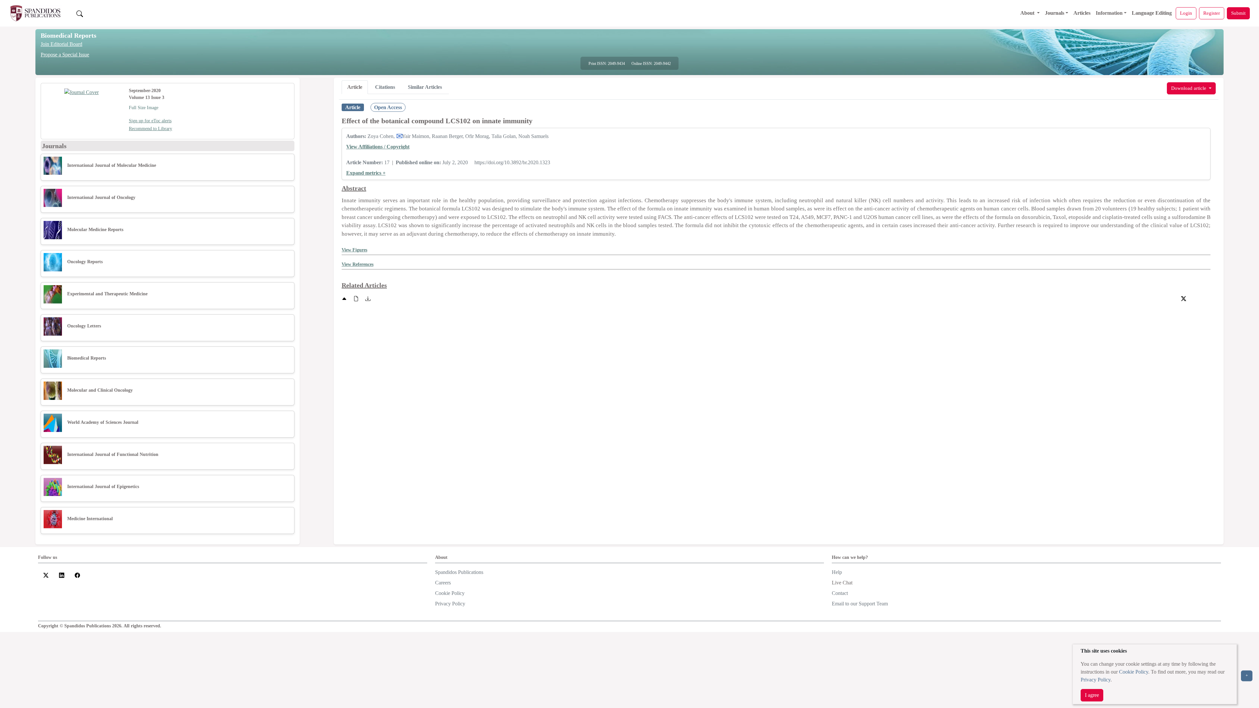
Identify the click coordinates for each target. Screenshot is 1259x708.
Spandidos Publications (459, 572)
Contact (840, 593)
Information (1109, 13)
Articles (1081, 13)
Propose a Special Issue (65, 54)
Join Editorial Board (61, 44)
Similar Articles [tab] (425, 87)
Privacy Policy (1095, 679)
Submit (1238, 13)
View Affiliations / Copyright (378, 146)
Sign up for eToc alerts (150, 120)
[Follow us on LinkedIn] (61, 575)
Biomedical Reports (68, 35)
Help (837, 572)
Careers (443, 582)
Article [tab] (354, 87)
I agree (1092, 695)
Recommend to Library (150, 128)
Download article (1189, 88)
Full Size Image (143, 107)
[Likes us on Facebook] (77, 575)
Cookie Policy (1133, 672)
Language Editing (1152, 13)
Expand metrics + (366, 173)
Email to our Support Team (860, 603)
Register (1211, 13)
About (1028, 13)
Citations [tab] (385, 87)
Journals (1054, 13)
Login (1186, 13)
